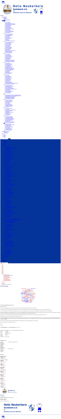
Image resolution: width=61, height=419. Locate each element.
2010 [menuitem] (4, 94)
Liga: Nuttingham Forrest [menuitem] (8, 63)
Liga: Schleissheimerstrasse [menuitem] (8, 37)
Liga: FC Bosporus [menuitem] (7, 65)
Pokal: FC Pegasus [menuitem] (7, 32)
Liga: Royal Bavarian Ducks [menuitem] (7, 277)
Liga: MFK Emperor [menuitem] (8, 204)
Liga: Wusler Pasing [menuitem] (8, 66)
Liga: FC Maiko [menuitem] (7, 103)
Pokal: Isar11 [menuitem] (7, 39)
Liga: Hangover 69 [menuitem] (7, 26)
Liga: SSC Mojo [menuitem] (7, 71)
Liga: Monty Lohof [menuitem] (7, 113)
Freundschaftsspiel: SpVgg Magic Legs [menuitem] (10, 50)
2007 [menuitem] (4, 115)
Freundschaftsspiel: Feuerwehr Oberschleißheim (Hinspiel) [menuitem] (13, 95)
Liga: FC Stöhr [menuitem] (7, 75)
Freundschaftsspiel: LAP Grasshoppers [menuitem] (10, 96)
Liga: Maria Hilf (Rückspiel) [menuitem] (9, 117)
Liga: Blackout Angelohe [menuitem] (8, 104)
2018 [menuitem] (4, 21)
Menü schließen (2, 139)
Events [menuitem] (4, 137)
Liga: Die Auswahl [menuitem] (7, 45)
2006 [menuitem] (4, 123)
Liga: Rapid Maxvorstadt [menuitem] (8, 85)
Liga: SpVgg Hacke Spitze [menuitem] (8, 56)
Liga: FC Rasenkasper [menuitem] (8, 48)
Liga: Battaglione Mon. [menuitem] (8, 76)
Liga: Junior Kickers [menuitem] (8, 46)
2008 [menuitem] (4, 107)
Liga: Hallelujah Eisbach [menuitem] (8, 128)
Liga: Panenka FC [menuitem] (7, 36)
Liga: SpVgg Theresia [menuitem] (8, 81)
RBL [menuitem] (2, 133)
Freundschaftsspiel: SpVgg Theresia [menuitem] (10, 61)
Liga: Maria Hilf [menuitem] (7, 111)
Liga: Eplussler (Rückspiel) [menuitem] (8, 116)
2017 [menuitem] (4, 33)
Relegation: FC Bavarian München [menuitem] (9, 124)
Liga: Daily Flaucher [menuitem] (8, 125)
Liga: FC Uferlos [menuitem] (7, 102)
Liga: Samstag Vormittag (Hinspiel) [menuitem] (10, 121)
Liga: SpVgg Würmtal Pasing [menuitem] (9, 91)
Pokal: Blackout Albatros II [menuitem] (7, 280)
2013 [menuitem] (4, 74)
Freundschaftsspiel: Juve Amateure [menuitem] (9, 118)
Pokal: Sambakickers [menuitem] (8, 92)
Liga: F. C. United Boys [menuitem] (8, 44)
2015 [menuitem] (4, 53)
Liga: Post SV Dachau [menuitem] (8, 126)
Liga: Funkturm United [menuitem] (8, 57)
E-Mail (1, 357)
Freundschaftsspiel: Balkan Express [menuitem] (10, 97)
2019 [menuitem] (4, 130)
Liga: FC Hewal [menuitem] (7, 59)
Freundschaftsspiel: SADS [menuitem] (8, 72)
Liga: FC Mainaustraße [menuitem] (8, 35)
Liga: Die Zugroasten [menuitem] (8, 25)
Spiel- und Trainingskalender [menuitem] (6, 131)
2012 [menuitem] (4, 84)
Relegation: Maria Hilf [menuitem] (7, 274)
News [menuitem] (4, 136)
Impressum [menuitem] (3, 3)
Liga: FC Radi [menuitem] (7, 233)
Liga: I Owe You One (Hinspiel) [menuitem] (9, 122)
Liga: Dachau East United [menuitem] (8, 67)
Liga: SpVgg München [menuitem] (8, 55)
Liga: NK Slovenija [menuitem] (7, 38)
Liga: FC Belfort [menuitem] (7, 22)
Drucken (3, 415)
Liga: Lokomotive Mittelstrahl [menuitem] (9, 34)
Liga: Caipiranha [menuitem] (7, 178)
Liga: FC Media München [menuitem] (8, 87)
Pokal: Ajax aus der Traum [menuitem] (8, 82)
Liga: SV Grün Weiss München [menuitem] (9, 88)
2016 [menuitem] (4, 41)
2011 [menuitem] (4, 93)
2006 (3, 283)
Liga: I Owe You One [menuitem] (8, 114)
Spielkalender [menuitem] (5, 256)
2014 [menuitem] (4, 62)
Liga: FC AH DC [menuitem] (7, 127)
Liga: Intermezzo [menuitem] (7, 112)
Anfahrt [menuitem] (5, 19)
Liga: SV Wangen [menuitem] (7, 89)
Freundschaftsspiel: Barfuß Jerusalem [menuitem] (10, 23)
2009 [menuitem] (4, 99)
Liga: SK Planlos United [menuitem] (8, 86)
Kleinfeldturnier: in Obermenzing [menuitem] (9, 68)
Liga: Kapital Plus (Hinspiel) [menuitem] (9, 119)
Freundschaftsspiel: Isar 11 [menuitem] (8, 27)
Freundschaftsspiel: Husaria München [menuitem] (10, 24)
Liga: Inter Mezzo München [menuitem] (9, 101)
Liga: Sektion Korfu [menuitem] (8, 58)
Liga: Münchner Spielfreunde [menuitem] (9, 105)
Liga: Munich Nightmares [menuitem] (8, 47)
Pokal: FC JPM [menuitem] (7, 49)
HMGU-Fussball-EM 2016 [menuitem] (8, 52)
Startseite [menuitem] (3, 1)
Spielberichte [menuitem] (3, 20)
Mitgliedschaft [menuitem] (5, 18)
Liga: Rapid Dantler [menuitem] (8, 30)
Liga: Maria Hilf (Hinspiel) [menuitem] (8, 120)
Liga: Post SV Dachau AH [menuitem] (8, 100)
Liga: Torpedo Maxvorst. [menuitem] (8, 77)
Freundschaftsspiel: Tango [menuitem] (8, 51)
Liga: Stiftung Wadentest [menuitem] (8, 64)
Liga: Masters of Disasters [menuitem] (8, 110)
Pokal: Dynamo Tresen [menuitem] (8, 73)
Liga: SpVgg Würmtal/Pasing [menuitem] (9, 69)
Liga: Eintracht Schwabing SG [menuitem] (9, 31)
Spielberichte (2, 263)
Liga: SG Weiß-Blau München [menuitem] (9, 42)
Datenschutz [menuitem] (3, 2)
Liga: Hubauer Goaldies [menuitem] (8, 129)
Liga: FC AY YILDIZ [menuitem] (8, 152)
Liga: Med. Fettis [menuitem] (7, 29)
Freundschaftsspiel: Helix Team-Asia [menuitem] (10, 40)
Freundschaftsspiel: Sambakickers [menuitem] (9, 60)
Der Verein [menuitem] (5, 17)
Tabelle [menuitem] (5, 259)
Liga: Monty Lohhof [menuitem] (8, 79)
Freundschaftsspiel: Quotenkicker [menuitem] (9, 98)
